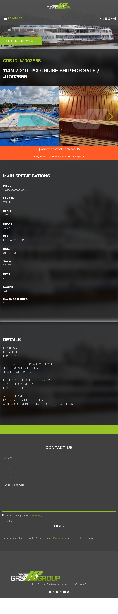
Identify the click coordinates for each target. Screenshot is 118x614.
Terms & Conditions (55, 583)
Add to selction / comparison (61, 149)
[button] (5, 18)
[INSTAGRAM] (109, 18)
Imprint (36, 583)
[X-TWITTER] (103, 18)
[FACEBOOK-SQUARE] (106, 18)
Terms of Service (80, 538)
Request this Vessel (21, 41)
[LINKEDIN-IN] (100, 18)
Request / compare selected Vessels (59, 156)
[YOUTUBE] (112, 18)
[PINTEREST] (115, 18)
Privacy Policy (35, 515)
